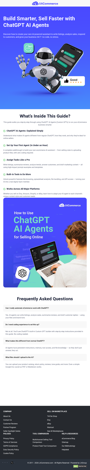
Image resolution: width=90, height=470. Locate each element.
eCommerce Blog (68, 438)
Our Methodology (68, 446)
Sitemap (65, 442)
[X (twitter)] (12, 462)
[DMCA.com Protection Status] (80, 466)
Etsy (48, 420)
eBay (49, 424)
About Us (6, 416)
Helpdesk (65, 450)
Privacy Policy (8, 438)
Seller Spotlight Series (11, 431)
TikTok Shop (52, 416)
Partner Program (9, 427)
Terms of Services (10, 442)
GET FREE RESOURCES (45, 399)
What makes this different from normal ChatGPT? (25, 341)
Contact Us (7, 420)
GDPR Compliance (10, 446)
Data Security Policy (11, 450)
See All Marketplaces (55, 431)
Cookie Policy (8, 453)
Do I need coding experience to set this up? (22, 325)
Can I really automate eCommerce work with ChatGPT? (27, 308)
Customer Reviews (10, 424)
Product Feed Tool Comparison (45, 446)
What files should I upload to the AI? (19, 357)
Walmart (50, 427)
